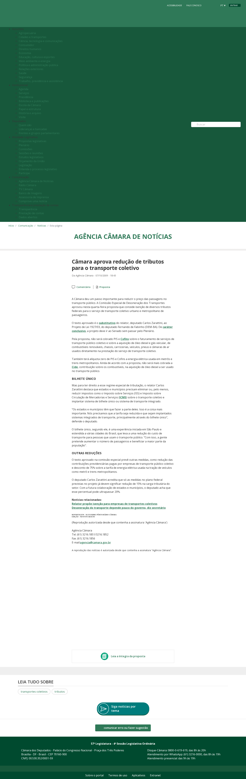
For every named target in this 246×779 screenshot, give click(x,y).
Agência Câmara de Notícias (36, 181)
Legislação (25, 165)
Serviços (24, 93)
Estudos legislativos (31, 157)
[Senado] (214, 5)
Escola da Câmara (30, 105)
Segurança (25, 77)
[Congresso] (208, 5)
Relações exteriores (31, 69)
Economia (25, 53)
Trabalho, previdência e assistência (41, 81)
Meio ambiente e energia (34, 61)
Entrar (234, 5)
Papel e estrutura (30, 109)
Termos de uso (117, 775)
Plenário (24, 145)
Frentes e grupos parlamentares (39, 133)
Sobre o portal (94, 775)
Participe (24, 173)
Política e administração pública (38, 65)
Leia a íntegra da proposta (128, 656)
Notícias (41, 225)
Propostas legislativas (32, 141)
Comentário (83, 287)
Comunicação (25, 225)
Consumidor (26, 45)
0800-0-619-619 (177, 750)
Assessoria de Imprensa (34, 197)
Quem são (25, 125)
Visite (22, 117)
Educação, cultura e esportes (37, 57)
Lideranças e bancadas (33, 129)
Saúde (22, 73)
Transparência (28, 209)
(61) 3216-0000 (193, 754)
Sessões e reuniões (31, 153)
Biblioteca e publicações (34, 101)
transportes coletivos (34, 691)
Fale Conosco (193, 5)
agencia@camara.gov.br (95, 542)
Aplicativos (138, 775)
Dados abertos (28, 217)
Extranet (155, 775)
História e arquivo (30, 113)
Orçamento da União (32, 161)
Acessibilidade (174, 5)
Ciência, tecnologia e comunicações (41, 41)
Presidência (26, 97)
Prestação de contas (31, 213)
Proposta (104, 287)
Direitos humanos (30, 49)
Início (11, 225)
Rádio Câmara (27, 185)
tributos (60, 691)
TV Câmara (26, 189)
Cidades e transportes (32, 37)
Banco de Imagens (30, 193)
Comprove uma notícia (33, 201)
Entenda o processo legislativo (38, 169)
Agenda (23, 89)
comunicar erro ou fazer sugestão (125, 728)
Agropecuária (27, 33)
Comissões (25, 149)
